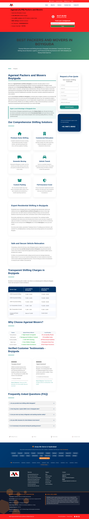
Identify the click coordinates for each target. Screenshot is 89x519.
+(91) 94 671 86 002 (66, 474)
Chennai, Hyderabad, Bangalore (68, 477)
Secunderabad (40, 453)
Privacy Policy (48, 482)
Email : (63, 479)
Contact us (47, 479)
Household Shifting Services (33, 474)
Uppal (41, 455)
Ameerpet (13, 453)
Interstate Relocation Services (33, 485)
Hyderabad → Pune (64, 462)
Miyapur (28, 455)
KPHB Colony (47, 455)
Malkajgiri (74, 455)
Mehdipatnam (35, 455)
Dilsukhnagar (15, 455)
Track (62, 26)
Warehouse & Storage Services (33, 479)
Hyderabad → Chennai (55, 462)
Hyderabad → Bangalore (25, 462)
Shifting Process (67, 1)
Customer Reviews (59, 1)
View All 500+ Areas (45, 458)
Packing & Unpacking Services (33, 480)
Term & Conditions (48, 484)
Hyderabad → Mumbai (36, 462)
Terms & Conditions (62, 516)
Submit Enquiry (69, 107)
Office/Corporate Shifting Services (34, 477)
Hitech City (27, 453)
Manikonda (68, 455)
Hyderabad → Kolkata (73, 462)
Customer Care (67, 5)
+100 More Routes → (44, 464)
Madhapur (54, 453)
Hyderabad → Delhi (45, 462)
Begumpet (20, 453)
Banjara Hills (68, 453)
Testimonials (55, 436)
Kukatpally (48, 453)
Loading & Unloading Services (33, 482)
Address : (64, 476)
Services (59, 5)
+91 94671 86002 (68, 127)
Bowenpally (61, 455)
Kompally (33, 453)
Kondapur (22, 455)
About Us (52, 1)
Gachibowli (61, 453)
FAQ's (72, 1)
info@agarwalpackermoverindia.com (69, 480)
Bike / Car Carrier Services (33, 476)
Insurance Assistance (32, 484)
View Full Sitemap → (64, 449)
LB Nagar (54, 455)
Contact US (76, 5)
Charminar (75, 453)
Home (46, 5)
